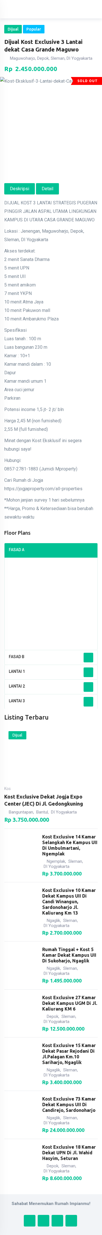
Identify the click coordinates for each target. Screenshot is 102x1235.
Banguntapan (21, 812)
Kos (7, 788)
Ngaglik (53, 920)
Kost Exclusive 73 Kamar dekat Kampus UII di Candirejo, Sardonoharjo (69, 1104)
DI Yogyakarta (64, 812)
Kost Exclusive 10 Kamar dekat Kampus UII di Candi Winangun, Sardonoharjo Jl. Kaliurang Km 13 (69, 901)
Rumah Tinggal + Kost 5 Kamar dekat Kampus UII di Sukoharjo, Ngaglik (69, 955)
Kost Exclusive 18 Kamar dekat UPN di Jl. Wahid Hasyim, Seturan (69, 1152)
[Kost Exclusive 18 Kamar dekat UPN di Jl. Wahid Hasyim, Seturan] (20, 1163)
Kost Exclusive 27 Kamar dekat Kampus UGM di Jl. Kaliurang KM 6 (69, 1003)
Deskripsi (19, 188)
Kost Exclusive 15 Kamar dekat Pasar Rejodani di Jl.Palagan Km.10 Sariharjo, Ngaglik (69, 1054)
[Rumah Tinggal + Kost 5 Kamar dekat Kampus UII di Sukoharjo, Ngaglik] (20, 965)
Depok (52, 1016)
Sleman (75, 861)
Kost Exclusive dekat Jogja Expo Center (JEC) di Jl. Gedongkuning (43, 800)
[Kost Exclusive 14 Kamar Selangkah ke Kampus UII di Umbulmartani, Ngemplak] (20, 855)
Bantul (42, 812)
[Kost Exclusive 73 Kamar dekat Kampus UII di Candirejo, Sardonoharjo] (20, 1115)
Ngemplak (56, 861)
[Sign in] (72, 9)
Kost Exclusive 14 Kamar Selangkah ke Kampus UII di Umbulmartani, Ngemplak (69, 845)
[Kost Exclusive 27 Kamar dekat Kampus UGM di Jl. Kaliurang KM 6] (20, 1013)
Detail (47, 188)
